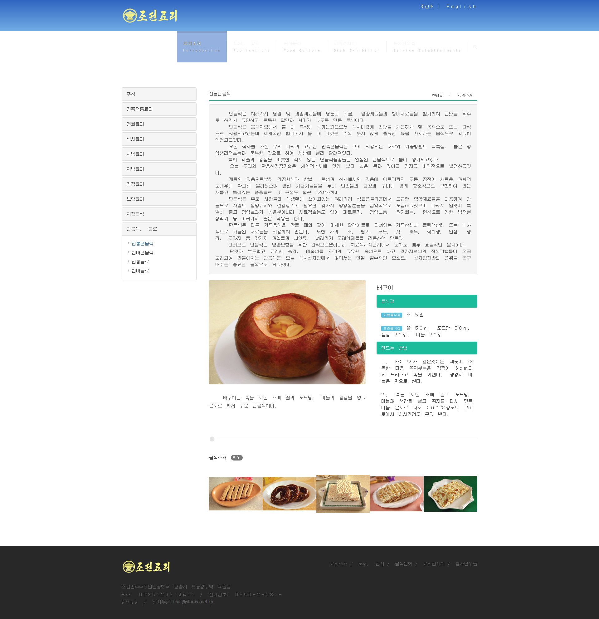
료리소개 (339, 563)
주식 (131, 94)
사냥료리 (135, 154)
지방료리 (135, 169)
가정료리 (135, 184)
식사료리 (135, 139)
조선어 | (431, 6)
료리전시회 (434, 563)
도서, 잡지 (371, 563)
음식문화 (403, 563)
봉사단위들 (466, 563)
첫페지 (437, 95)
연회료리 (135, 124)
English (462, 6)
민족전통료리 (140, 109)
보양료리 (135, 199)
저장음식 (135, 214)
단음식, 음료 (142, 229)
